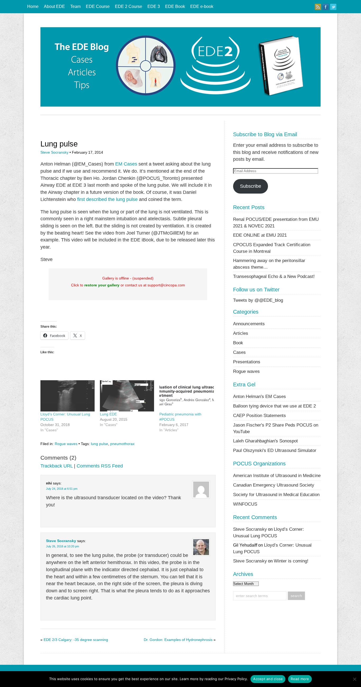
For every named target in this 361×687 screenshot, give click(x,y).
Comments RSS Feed (100, 466)
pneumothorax (122, 444)
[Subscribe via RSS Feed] (318, 7)
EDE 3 (153, 6)
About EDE (54, 6)
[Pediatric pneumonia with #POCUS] (186, 395)
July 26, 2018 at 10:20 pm (62, 546)
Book (238, 342)
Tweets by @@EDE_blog (258, 300)
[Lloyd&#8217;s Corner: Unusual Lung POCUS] (67, 395)
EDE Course (98, 6)
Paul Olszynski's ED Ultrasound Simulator (274, 450)
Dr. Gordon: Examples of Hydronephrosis (178, 640)
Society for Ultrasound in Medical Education (276, 494)
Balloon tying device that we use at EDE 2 (274, 406)
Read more (300, 679)
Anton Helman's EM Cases (259, 396)
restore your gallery (101, 285)
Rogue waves (66, 444)
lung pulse (99, 444)
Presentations (246, 361)
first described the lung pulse (107, 199)
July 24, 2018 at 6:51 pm (61, 488)
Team (75, 6)
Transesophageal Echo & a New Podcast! (274, 276)
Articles (240, 333)
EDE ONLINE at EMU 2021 (260, 235)
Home (33, 6)
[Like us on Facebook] (325, 7)
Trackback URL (56, 466)
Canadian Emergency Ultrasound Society (273, 485)
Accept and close (268, 679)
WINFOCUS (245, 504)
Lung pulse (59, 143)
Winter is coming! (291, 561)
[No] (354, 679)
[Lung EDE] (127, 395)
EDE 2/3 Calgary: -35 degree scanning (76, 640)
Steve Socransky (54, 152)
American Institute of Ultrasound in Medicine (277, 475)
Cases (239, 352)
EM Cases (126, 164)
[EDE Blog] (180, 105)
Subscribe (250, 186)
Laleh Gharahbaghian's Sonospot (265, 440)
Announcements (249, 323)
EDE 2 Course (128, 6)
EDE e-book (201, 6)
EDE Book (175, 6)
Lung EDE (108, 414)
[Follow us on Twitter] (333, 7)
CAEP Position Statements (259, 415)
